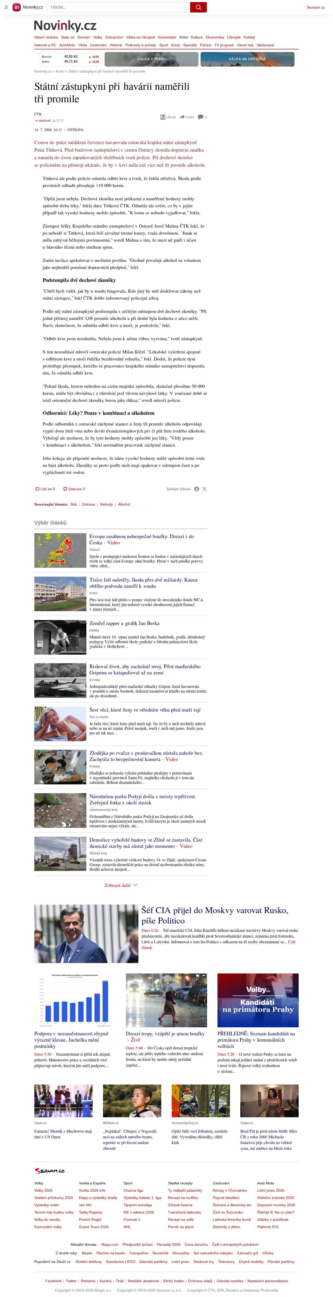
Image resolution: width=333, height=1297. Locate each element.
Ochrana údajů (200, 1281)
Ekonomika (215, 37)
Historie (116, 45)
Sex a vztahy (98, 717)
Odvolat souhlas (230, 1281)
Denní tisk (245, 45)
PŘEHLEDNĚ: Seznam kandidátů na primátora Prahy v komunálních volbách (256, 1039)
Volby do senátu (47, 1219)
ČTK (38, 114)
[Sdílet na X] (204, 489)
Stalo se (67, 37)
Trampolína (138, 1253)
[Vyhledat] (198, 7)
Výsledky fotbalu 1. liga (142, 1198)
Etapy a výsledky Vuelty (98, 1198)
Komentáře (167, 37)
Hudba (94, 630)
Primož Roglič (90, 1219)
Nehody (106, 504)
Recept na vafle (181, 1219)
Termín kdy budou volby (54, 1212)
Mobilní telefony (89, 1262)
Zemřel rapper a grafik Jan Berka (124, 623)
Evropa (94, 680)
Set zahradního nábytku (213, 1253)
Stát (73, 504)
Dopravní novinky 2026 (276, 1205)
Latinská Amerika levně (232, 1219)
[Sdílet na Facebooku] (196, 489)
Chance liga (133, 1190)
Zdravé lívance (180, 1205)
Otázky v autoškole (273, 1219)
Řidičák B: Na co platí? (275, 1212)
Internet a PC (45, 45)
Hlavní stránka (46, 37)
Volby (97, 37)
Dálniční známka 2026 (275, 1198)
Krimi (184, 37)
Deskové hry (204, 1262)
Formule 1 (132, 1219)
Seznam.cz (316, 7)
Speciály (190, 45)
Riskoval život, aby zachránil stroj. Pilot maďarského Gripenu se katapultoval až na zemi (145, 669)
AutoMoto (67, 45)
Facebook (53, 1281)
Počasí (205, 45)
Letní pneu (180, 1262)
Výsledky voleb (46, 1205)
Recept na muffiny (183, 1198)
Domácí (84, 37)
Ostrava (88, 504)
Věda (82, 45)
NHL (127, 1227)
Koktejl (249, 37)
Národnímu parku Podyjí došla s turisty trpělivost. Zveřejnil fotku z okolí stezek (142, 799)
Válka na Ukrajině (140, 37)
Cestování (98, 45)
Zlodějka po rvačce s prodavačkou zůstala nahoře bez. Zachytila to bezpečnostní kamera (146, 756)
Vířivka (267, 1253)
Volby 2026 (43, 1190)
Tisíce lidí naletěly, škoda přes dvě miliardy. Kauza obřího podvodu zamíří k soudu (143, 582)
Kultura (197, 37)
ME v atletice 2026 (139, 1212)
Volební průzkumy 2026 (53, 1198)
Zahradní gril (247, 1253)
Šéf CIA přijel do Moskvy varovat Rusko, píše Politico (215, 915)
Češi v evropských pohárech (235, 1244)
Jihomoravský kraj (103, 810)
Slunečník (160, 1253)
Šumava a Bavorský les (232, 1205)
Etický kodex (173, 1281)
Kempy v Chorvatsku (230, 1190)
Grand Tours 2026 (94, 1227)
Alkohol (124, 504)
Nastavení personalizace (267, 1281)
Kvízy (175, 45)
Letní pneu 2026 (270, 1190)
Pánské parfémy (281, 1262)
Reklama (88, 1281)
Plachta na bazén (111, 1253)
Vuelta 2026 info (92, 1190)
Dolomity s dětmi (226, 1227)
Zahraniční (114, 37)
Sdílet (190, 116)
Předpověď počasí (138, 1244)
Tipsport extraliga (138, 1205)
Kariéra (106, 1281)
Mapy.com (109, 1244)
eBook (171, 116)
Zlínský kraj (98, 853)
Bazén (87, 1253)
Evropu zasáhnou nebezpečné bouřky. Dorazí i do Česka (141, 539)
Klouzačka (180, 1253)
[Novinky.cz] (65, 27)
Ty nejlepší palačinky (185, 1190)
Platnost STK (268, 1227)
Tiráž (120, 1281)
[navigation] (6, 7)
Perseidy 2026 (169, 1244)
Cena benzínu (196, 1244)
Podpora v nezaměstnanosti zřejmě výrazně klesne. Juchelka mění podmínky (71, 1039)
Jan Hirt (85, 1205)
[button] (60, 550)
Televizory (226, 1262)
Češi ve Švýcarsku (228, 1212)
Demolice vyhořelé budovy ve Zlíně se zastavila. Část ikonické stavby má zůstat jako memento (145, 842)
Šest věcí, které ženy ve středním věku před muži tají (145, 709)
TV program (224, 45)
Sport (163, 45)
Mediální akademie (143, 1281)
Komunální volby (48, 1227)
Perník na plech (181, 1227)
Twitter (71, 1281)
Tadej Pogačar (91, 1212)
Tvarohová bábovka (184, 1212)
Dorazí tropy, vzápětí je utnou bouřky (165, 1033)
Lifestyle (234, 37)
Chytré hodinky (251, 1262)
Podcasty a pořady (140, 45)
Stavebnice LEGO (120, 1262)
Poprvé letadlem (226, 1198)
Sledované (265, 45)
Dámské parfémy (153, 1262)
